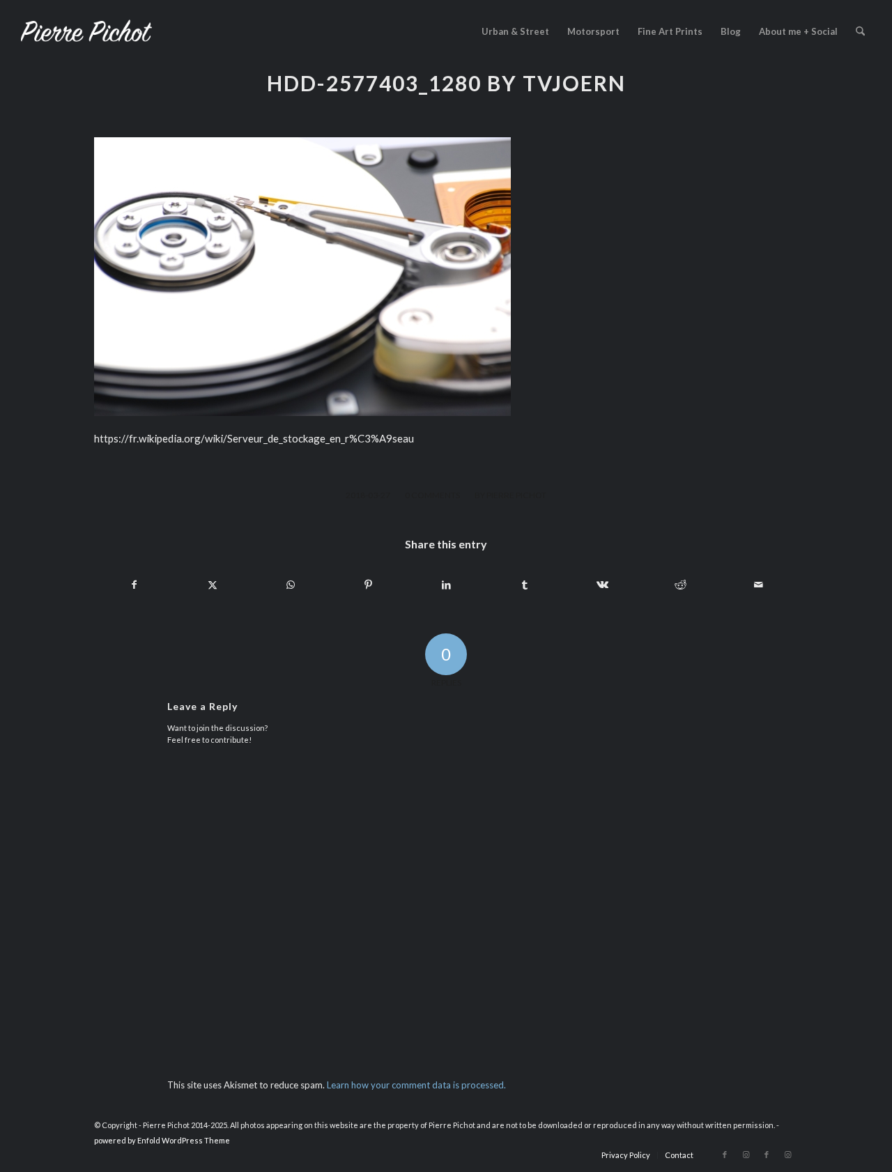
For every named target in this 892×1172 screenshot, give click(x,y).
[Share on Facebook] (134, 584)
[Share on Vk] (602, 584)
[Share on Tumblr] (524, 584)
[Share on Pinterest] (368, 584)
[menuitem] (515, 31)
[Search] (860, 31)
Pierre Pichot (516, 495)
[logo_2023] (86, 31)
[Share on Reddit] (680, 584)
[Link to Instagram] (745, 1154)
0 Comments (432, 495)
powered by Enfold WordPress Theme (162, 1140)
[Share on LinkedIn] (446, 584)
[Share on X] (212, 584)
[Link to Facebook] (724, 1154)
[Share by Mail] (758, 584)
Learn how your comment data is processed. (416, 1084)
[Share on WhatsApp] (290, 584)
